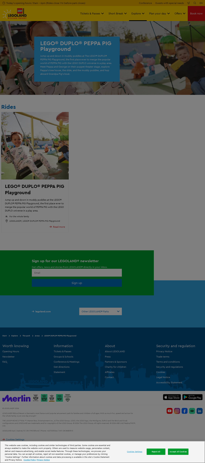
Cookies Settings (134, 451)
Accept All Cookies (178, 451)
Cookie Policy (30, 460)
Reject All (156, 451)
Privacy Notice (43, 460)
